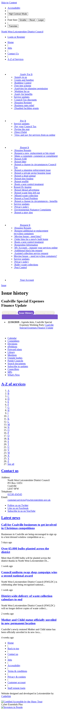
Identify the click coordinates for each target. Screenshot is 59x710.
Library (11, 352)
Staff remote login (16, 688)
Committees (13, 341)
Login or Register (16, 37)
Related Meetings (44, 313)
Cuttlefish (6, 696)
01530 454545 (15, 494)
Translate (13, 26)
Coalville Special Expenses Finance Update (37, 326)
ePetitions (12, 346)
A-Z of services (13, 384)
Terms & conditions (17, 671)
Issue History (26, 313)
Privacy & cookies (17, 676)
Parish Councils (15, 360)
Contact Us (13, 53)
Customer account (16, 682)
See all (11, 464)
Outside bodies (15, 358)
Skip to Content (9, 2)
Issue (3, 285)
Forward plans (15, 349)
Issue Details (9, 313)
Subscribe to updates (18, 366)
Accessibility (14, 8)
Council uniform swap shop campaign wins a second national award (29, 574)
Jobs (10, 48)
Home (11, 42)
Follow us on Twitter (18, 505)
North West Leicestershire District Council (22, 31)
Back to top (13, 648)
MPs (10, 372)
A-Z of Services (15, 59)
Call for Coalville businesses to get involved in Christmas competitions (29, 526)
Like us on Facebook (18, 508)
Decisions (12, 343)
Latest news (10, 518)
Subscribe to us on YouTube (21, 511)
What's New (14, 375)
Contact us (9, 471)
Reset (32, 20)
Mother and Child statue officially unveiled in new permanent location (28, 621)
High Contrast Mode (18, 14)
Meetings (12, 355)
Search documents (17, 363)
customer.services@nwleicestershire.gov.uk (29, 500)
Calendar (12, 338)
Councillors (13, 369)
